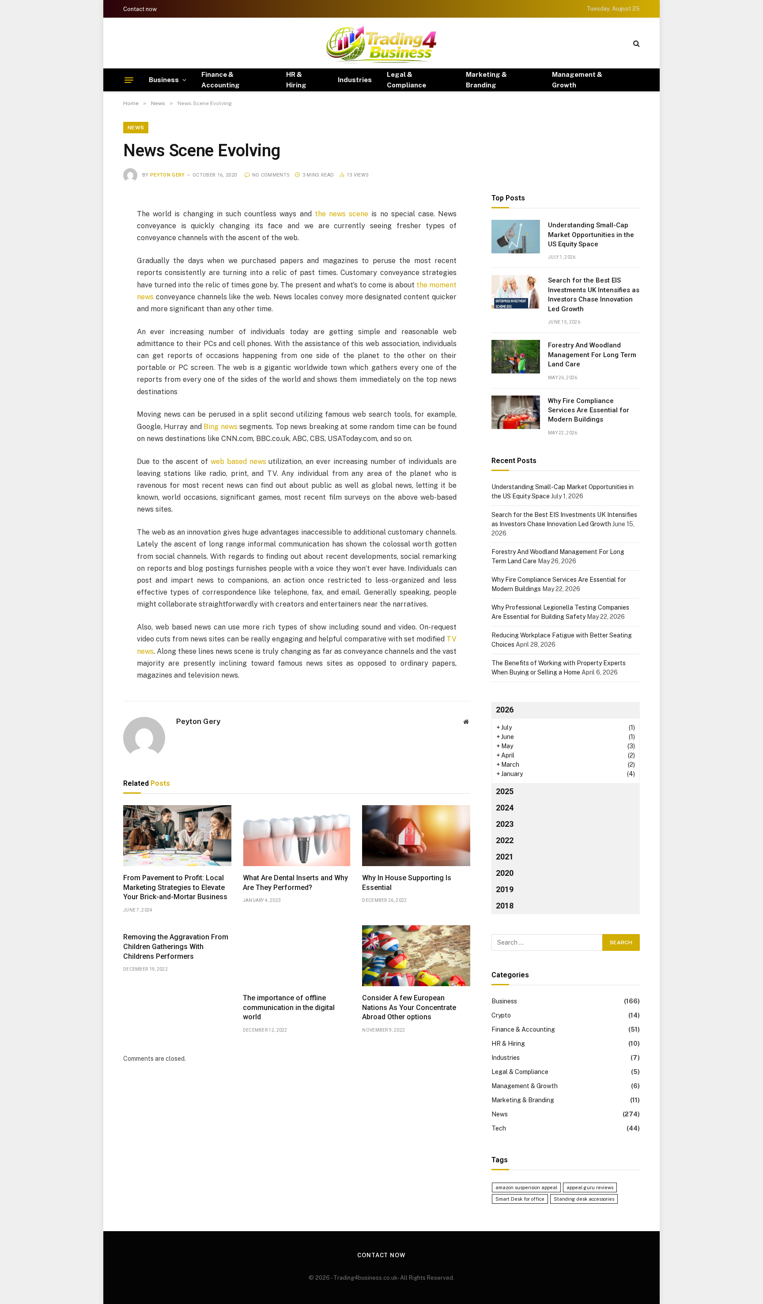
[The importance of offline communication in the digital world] (297, 955)
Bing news (220, 426)
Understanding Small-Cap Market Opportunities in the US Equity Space (591, 234)
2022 (505, 840)
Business (164, 79)
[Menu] (129, 79)
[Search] (635, 43)
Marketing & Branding (486, 80)
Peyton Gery (167, 175)
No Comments (271, 175)
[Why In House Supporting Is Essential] (416, 835)
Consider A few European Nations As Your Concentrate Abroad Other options (409, 1007)
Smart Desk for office (519, 1199)
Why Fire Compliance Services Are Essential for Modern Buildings (588, 410)
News (136, 127)
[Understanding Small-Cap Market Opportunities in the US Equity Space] (515, 236)
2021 (505, 856)
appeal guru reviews (590, 1187)
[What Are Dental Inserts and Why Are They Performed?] (297, 835)
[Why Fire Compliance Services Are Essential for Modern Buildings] (515, 412)
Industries (355, 79)
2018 (505, 905)
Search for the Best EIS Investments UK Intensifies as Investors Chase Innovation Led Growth (593, 294)
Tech (498, 1128)
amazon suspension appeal (526, 1187)
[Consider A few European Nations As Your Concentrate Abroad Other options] (416, 955)
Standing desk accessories (584, 1199)
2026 (505, 709)
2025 (505, 791)
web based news (238, 461)
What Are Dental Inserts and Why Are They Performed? (295, 883)
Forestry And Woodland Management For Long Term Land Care (592, 354)
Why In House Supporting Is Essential (406, 883)
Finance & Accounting (220, 80)
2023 (505, 824)
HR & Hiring (296, 80)
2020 (505, 873)
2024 (505, 807)
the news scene (341, 214)
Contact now (140, 9)
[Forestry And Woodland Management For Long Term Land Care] (515, 356)
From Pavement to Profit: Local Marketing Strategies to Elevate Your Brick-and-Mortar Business (175, 887)
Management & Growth (577, 80)
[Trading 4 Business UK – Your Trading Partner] (381, 43)
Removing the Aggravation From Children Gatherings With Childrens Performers (175, 947)
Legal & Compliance (406, 80)
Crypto (501, 1015)
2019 (505, 889)
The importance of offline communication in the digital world (289, 1007)
